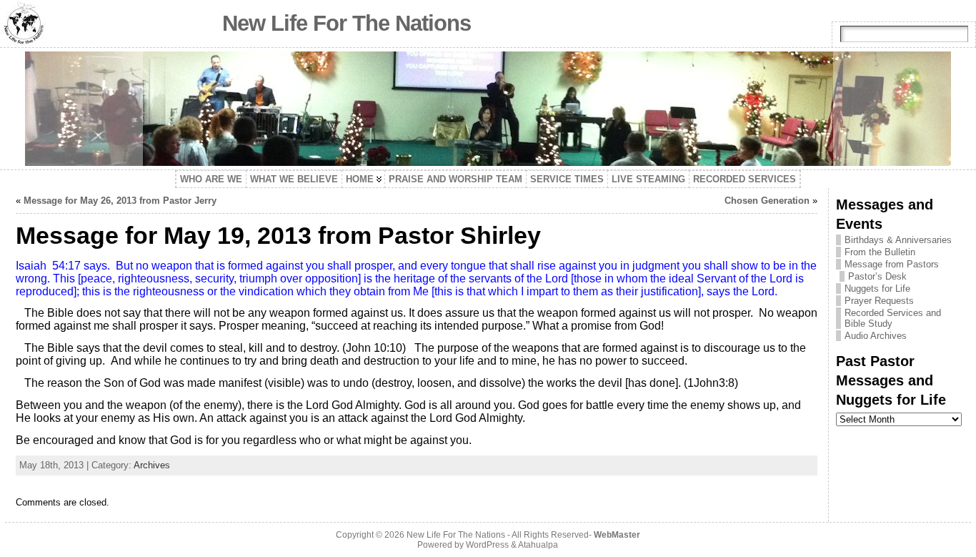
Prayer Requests (879, 300)
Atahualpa (538, 545)
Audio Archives (876, 335)
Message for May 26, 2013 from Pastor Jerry (120, 200)
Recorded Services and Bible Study (893, 318)
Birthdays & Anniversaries (898, 240)
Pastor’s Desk (877, 276)
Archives (152, 465)
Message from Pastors (892, 264)
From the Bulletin (880, 252)
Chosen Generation (767, 200)
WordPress (487, 545)
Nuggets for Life (877, 288)
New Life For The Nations (346, 23)
